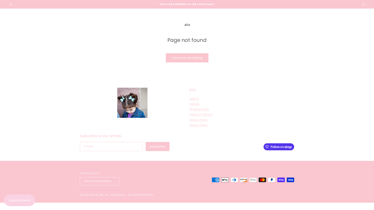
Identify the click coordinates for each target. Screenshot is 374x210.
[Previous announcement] (10, 4)
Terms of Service (201, 114)
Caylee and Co (99, 194)
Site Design (118, 194)
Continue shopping (187, 58)
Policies (194, 104)
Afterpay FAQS (199, 109)
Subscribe (158, 146)
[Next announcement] (363, 4)
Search (194, 99)
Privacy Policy (198, 125)
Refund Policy (198, 120)
